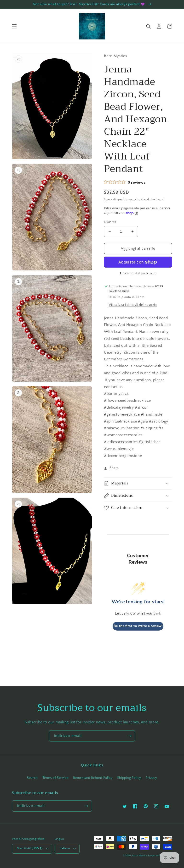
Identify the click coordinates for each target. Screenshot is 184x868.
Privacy (151, 778)
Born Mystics (139, 855)
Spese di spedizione (118, 199)
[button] (14, 26)
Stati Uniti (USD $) (30, 848)
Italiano (65, 848)
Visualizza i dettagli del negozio (133, 305)
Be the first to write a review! (138, 626)
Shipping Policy (129, 778)
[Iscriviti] (129, 736)
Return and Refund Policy (92, 778)
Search (32, 778)
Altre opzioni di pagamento (138, 273)
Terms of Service (56, 778)
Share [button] (114, 468)
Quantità (110, 222)
